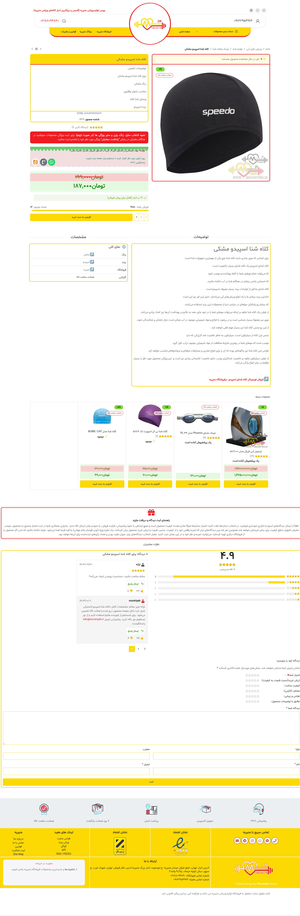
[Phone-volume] (43, 162)
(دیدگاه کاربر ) (80, 127)
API (64, 850)
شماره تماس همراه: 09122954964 (191, 879)
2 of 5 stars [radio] (255, 675)
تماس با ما (18, 843)
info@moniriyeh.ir (93, 619)
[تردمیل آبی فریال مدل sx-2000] (246, 426)
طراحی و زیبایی (292, 696)
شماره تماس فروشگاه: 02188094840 (189, 876)
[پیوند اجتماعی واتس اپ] (257, 10)
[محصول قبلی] (41, 49)
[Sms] (267, 840)
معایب (146, 749)
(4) (204, 438)
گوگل (64, 846)
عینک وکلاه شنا (221, 49)
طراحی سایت (64, 838)
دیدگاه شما (293, 708)
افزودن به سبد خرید (81, 217)
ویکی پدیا (64, 842)
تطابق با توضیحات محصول (286, 701)
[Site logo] (150, 24)
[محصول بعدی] (32, 49)
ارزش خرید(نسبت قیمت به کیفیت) (281, 680)
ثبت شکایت (18, 850)
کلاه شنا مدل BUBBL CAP (102, 431)
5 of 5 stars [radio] (246, 675)
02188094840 (50, 21)
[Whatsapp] (51, 162)
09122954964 (243, 21)
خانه (267, 49)
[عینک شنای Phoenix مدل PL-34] (198, 417)
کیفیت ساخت (292, 686)
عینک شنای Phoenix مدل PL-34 (198, 433)
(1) (157, 436)
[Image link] (180, 846)
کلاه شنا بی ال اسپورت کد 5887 (150, 431)
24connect (263, 884)
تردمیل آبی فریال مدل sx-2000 (246, 451)
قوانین (18, 847)
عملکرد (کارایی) (292, 691)
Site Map (18, 854)
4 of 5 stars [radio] (249, 675)
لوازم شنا (237, 49)
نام (297, 764)
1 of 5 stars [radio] (258, 675)
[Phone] (275, 840)
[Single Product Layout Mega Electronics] (35, 162)
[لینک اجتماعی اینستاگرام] (264, 10)
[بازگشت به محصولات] (36, 49)
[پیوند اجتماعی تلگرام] (251, 10)
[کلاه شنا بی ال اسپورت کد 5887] (150, 416)
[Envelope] (237, 840)
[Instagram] (252, 840)
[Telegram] (245, 840)
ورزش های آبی (254, 49)
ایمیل (146, 764)
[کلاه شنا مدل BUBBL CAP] (102, 416)
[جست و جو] (64, 21)
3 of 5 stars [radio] (252, 675)
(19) (252, 456)
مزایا (298, 749)
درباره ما (18, 839)
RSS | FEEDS (63, 854)
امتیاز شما (293, 675)
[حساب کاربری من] (257, 21)
